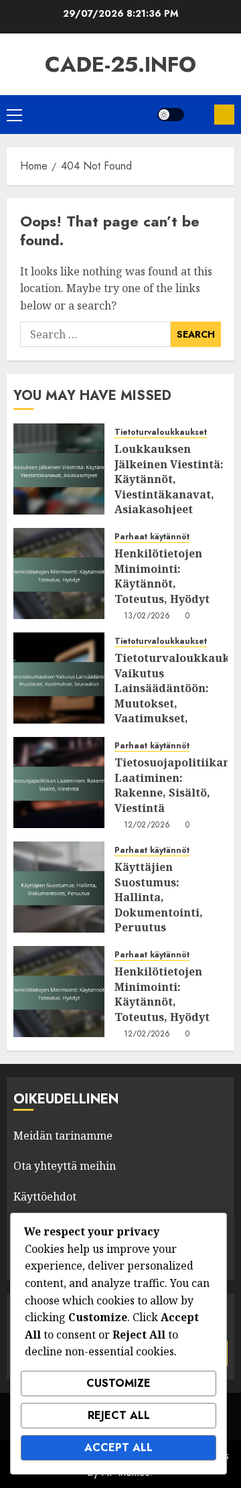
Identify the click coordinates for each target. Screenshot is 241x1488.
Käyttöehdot (44, 1196)
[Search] (199, 115)
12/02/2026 (147, 825)
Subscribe (224, 115)
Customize (118, 1383)
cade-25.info (120, 64)
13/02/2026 (147, 616)
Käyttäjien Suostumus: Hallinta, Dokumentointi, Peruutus (158, 897)
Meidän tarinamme (62, 1135)
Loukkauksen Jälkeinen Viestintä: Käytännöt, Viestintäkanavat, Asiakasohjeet (169, 479)
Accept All (118, 1447)
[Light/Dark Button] (170, 114)
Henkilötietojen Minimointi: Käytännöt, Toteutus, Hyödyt (162, 576)
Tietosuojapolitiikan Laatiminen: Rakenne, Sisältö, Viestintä (172, 785)
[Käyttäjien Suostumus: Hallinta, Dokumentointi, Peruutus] (58, 887)
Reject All (119, 1415)
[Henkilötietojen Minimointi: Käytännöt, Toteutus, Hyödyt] (58, 573)
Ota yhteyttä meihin (64, 1165)
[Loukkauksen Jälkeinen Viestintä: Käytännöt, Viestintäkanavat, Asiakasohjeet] (58, 469)
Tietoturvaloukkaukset (160, 432)
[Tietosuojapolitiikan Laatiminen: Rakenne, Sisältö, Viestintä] (58, 782)
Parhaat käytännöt (151, 537)
